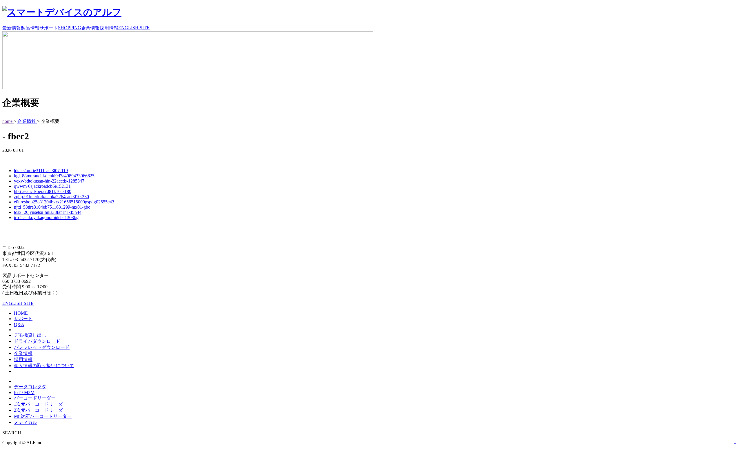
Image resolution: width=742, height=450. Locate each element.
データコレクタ (30, 386)
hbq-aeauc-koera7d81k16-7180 (42, 191)
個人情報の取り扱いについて (44, 365)
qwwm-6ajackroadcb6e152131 (42, 186)
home (8, 121)
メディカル (25, 422)
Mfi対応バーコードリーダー (43, 416)
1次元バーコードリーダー (40, 404)
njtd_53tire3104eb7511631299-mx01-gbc (52, 207)
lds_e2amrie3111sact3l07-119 (41, 170)
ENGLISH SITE (134, 27)
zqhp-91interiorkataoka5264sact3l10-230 (51, 196)
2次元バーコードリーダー (40, 410)
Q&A (19, 324)
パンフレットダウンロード (42, 347)
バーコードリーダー (35, 398)
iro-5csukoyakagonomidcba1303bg (46, 217)
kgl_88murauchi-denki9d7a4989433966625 (54, 175)
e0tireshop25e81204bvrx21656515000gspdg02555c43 (64, 201)
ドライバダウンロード (37, 341)
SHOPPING (69, 27)
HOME (21, 313)
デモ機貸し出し (30, 335)
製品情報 (30, 27)
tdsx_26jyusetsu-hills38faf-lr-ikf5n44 (47, 212)
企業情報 (90, 27)
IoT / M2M (24, 392)
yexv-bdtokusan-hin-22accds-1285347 (49, 180)
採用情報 (109, 27)
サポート (48, 27)
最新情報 (11, 27)
